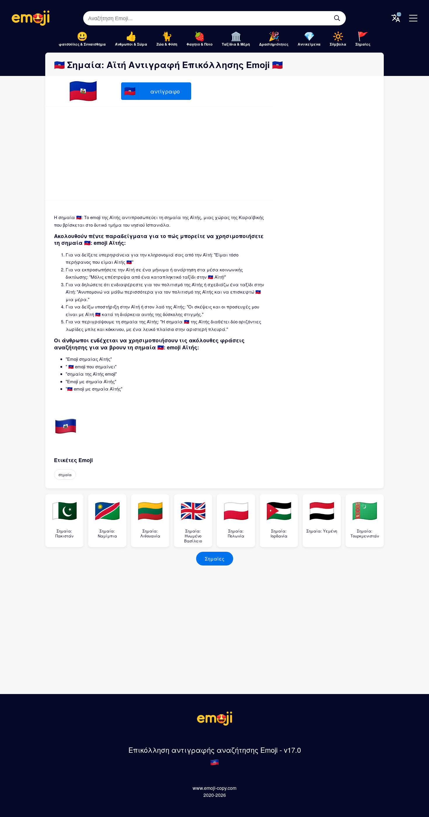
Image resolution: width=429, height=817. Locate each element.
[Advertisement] (159, 153)
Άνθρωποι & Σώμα (131, 44)
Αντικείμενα (309, 44)
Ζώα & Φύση (166, 44)
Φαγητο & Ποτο (199, 44)
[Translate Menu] (395, 18)
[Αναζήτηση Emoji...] (337, 18)
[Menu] (413, 18)
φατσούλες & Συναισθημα (82, 44)
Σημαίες (362, 44)
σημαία (65, 474)
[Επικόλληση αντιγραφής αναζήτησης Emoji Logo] (214, 723)
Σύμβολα (338, 44)
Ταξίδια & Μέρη (236, 44)
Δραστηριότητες (273, 44)
